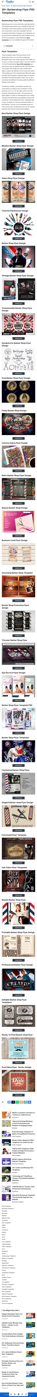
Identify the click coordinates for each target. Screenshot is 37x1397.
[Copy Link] (26, 1394)
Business (4, 1215)
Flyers (8, 5)
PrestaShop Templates (8, 1272)
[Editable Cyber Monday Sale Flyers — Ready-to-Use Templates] (30, 1324)
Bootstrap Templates (18, 1164)
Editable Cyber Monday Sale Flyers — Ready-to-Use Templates (12, 1325)
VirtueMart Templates (8, 1289)
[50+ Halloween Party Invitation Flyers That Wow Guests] (30, 1344)
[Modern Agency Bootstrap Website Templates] (6, 1161)
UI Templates (5, 1282)
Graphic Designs (6, 1244)
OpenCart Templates (7, 1265)
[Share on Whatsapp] (22, 1394)
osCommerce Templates (8, 1268)
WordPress (15, 1183)
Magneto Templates (7, 1258)
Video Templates (6, 1286)
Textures (4, 1279)
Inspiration (5, 1251)
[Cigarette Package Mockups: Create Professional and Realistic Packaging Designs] (6, 1123)
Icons (3, 1249)
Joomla (4, 1253)
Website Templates (7, 1294)
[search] (29, 1)
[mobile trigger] (3, 2)
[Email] (21, 1102)
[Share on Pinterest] (18, 1394)
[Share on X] (15, 1394)
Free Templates (6, 1241)
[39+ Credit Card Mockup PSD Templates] (6, 1170)
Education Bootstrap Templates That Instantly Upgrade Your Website (23, 1197)
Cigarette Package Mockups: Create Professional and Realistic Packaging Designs (22, 1123)
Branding (4, 1211)
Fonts (3, 1237)
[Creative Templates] (10, 2)
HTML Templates (16, 1145)
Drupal (4, 1227)
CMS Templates (6, 1222)
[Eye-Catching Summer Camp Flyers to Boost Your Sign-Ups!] (30, 1385)
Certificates (5, 1220)
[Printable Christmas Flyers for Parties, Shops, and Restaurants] (30, 1362)
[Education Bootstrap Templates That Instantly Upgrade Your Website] (6, 1197)
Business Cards (6, 1218)
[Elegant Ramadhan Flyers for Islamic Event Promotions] (30, 1315)
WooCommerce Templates (9, 1296)
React (3, 1275)
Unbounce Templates (8, 1284)
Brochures (4, 1213)
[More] (33, 1102)
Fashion (4, 1232)
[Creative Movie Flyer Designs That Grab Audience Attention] (30, 1335)
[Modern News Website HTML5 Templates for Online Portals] (6, 1142)
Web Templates (16, 1155)
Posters (4, 1270)
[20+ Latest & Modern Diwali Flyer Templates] (30, 1353)
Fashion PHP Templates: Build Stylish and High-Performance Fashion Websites (23, 1151)
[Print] (29, 1102)
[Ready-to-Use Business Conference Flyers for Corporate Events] (30, 1373)
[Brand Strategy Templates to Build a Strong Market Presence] (6, 1134)
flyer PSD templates (24, 64)
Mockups (14, 1128)
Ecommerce (15, 1117)
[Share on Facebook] (11, 1394)
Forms (3, 1239)
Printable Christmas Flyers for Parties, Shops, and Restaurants (12, 1363)
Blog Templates (6, 1206)
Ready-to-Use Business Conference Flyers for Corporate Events (10, 1374)
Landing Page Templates (9, 1256)
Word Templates (16, 1136)
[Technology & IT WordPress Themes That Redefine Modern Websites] (6, 1178)
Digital (3, 1225)
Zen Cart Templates (7, 1303)
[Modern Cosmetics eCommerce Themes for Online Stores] (6, 1115)
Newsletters (5, 1263)
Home (3, 5)
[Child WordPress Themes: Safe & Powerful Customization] (6, 1189)
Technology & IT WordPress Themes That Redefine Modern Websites (23, 1178)
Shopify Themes (6, 1277)
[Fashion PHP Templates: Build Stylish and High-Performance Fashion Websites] (6, 1151)
